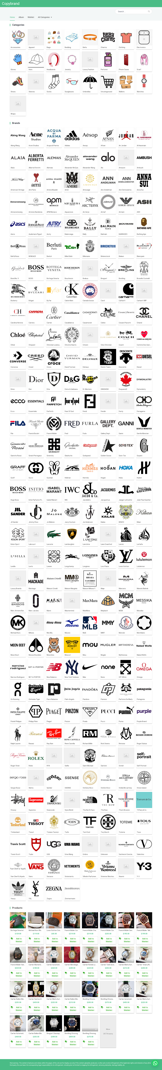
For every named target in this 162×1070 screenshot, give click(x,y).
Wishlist (31, 17)
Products (17, 907)
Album (21, 17)
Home (12, 17)
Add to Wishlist (19, 940)
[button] (155, 1063)
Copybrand (10, 3)
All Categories (44, 17)
